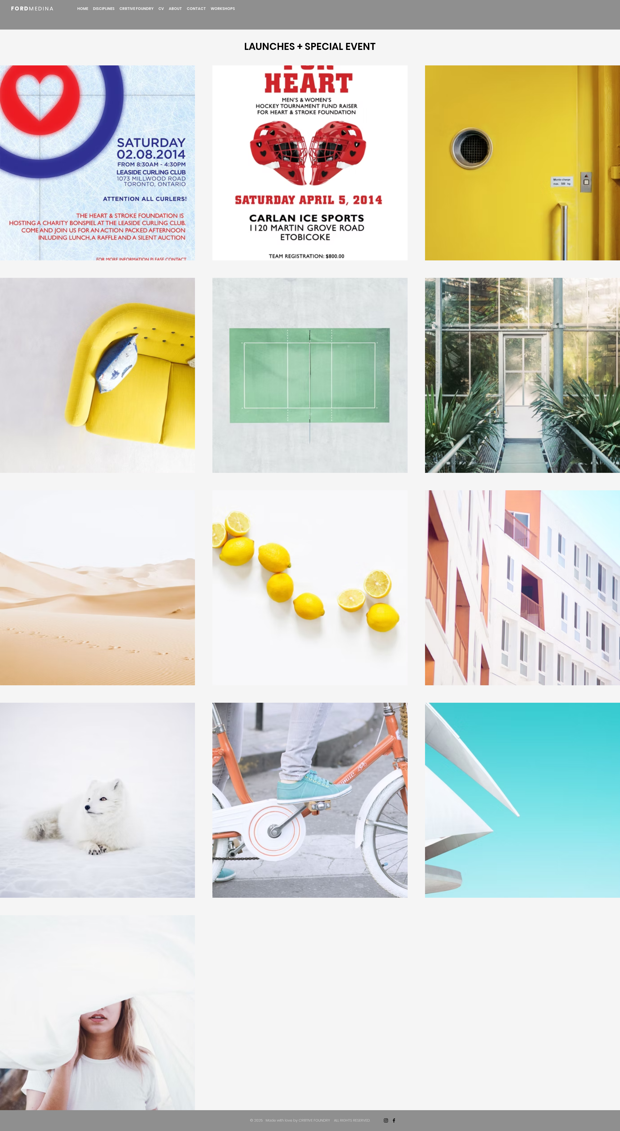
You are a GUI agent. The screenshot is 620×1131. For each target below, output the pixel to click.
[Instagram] (386, 1120)
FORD (20, 8)
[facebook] (394, 1120)
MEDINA (41, 8)
